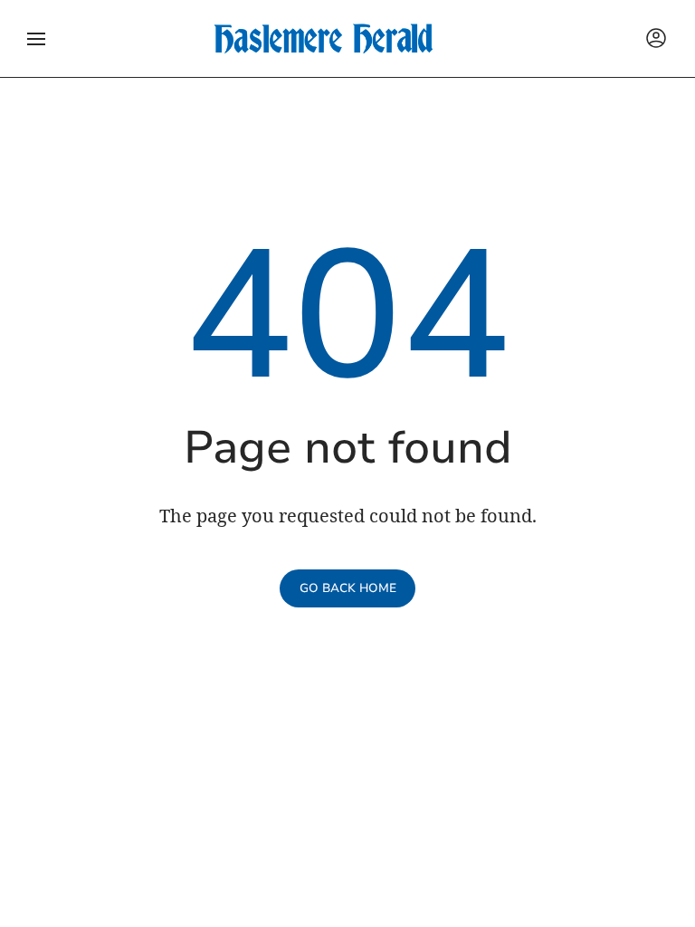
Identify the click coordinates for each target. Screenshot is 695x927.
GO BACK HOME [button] (348, 588)
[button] (36, 39)
